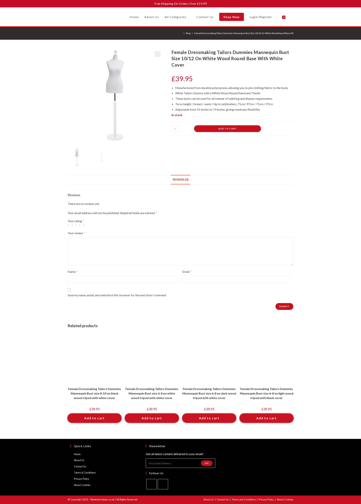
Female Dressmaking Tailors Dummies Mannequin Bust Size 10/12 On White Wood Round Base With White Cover (251, 33)
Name (73, 271)
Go (207, 463)
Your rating (76, 221)
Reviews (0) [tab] (180, 179)
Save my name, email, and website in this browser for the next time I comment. (117, 295)
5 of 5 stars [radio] (84, 225)
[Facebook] (151, 484)
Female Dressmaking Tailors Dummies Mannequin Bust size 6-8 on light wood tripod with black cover (266, 393)
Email (187, 271)
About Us (79, 460)
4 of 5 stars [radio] (80, 225)
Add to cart (227, 128)
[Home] (181, 33)
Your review (76, 233)
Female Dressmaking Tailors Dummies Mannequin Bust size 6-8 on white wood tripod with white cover (151, 393)
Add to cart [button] (94, 418)
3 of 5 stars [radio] (76, 225)
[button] (158, 54)
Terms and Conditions (244, 499)
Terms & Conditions (85, 472)
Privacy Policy (81, 478)
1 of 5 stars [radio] (69, 225)
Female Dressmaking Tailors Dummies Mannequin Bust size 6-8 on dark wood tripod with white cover (209, 393)
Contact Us (80, 466)
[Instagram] (163, 484)
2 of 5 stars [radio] (72, 225)
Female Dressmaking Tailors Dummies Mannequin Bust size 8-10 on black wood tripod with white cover (94, 393)
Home (77, 454)
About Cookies (82, 485)
